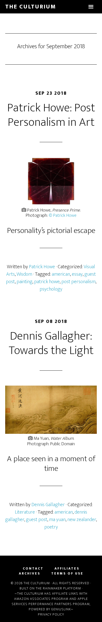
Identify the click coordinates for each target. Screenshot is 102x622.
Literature (25, 512)
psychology (51, 289)
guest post (36, 519)
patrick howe (47, 281)
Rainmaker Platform (62, 588)
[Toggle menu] (91, 7)
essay (77, 274)
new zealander (81, 519)
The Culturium (30, 7)
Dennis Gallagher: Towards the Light (51, 343)
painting (24, 281)
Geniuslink (61, 609)
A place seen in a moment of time (51, 463)
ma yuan (57, 519)
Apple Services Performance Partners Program (51, 601)
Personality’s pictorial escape (51, 230)
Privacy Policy (51, 614)
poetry (51, 527)
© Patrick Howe (62, 215)
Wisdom (24, 274)
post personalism (78, 281)
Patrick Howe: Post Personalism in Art (51, 115)
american (61, 274)
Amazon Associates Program (41, 599)
